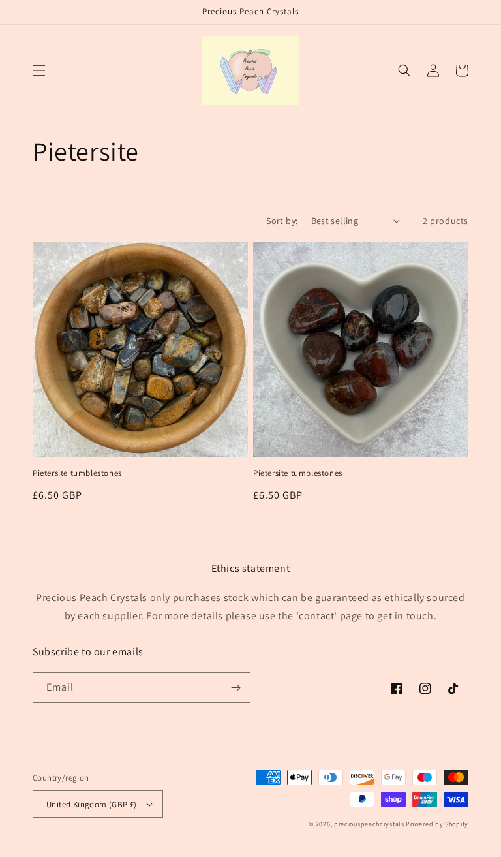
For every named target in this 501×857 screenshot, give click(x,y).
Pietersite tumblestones (77, 473)
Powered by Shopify (437, 824)
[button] (39, 70)
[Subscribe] (235, 687)
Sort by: (281, 220)
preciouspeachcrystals (369, 824)
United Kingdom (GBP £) (91, 804)
